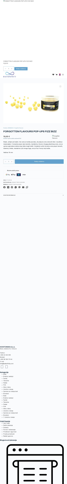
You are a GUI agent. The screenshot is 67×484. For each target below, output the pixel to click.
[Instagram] (6, 367)
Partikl (5, 378)
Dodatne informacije (9, 195)
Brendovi (6, 393)
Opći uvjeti (6, 423)
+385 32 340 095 (5, 355)
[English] (60, 75)
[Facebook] (4, 187)
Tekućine (6, 380)
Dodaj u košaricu (21, 68)
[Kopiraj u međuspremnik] (27, 187)
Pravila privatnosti (8, 434)
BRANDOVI (10, 128)
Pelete (5, 383)
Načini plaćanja (8, 425)
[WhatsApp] (16, 187)
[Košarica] (56, 74)
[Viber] (19, 187)
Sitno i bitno (7, 387)
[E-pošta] (23, 187)
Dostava (5, 427)
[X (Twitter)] (8, 187)
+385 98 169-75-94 (6, 359)
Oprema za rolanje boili (10, 391)
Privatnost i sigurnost (9, 432)
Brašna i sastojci (8, 376)
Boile (4, 374)
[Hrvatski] (60, 74)
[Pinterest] (12, 187)
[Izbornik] (63, 74)
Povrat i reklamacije (9, 429)
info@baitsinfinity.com (6, 363)
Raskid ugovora (8, 436)
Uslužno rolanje (8, 389)
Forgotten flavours (18, 182)
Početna (5, 128)
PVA (4, 385)
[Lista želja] (53, 74)
